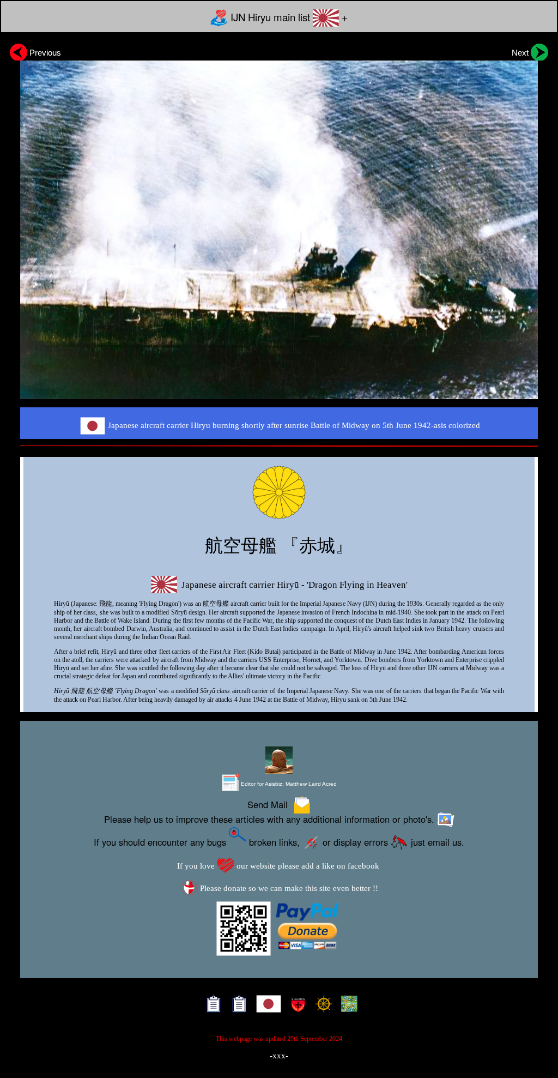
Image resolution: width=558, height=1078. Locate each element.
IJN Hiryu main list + (288, 17)
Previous (44, 52)
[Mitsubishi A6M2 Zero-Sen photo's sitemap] (236, 1006)
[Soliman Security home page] (295, 1006)
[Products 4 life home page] (347, 1006)
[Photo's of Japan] (266, 1006)
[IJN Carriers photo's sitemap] (211, 1006)
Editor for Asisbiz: (288, 784)
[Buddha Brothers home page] (321, 1006)
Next (521, 52)
